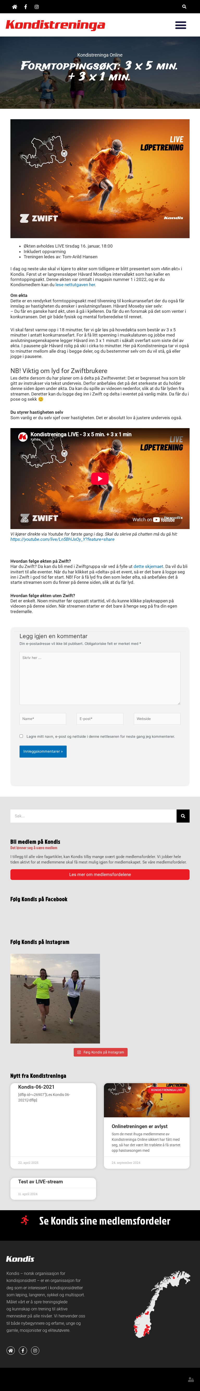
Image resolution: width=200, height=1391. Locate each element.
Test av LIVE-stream (40, 1182)
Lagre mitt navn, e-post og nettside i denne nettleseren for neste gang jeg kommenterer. (101, 736)
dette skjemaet (148, 566)
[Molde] (140, 1316)
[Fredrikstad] (148, 1333)
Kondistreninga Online (100, 55)
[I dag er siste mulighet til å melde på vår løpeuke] (55, 999)
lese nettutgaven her (75, 284)
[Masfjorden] (136, 1327)
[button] (184, 7)
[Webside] (157, 720)
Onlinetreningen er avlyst (139, 1126)
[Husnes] (136, 1331)
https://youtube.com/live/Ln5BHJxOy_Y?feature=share (62, 539)
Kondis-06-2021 (36, 1087)
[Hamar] (147, 1328)
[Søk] (183, 816)
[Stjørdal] (147, 1314)
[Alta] (174, 1278)
